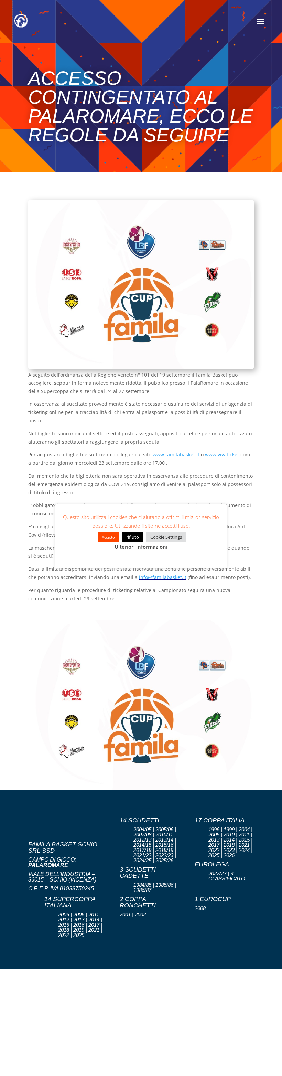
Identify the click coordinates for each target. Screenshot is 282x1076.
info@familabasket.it (162, 577)
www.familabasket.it (176, 454)
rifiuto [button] (132, 537)
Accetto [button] (108, 537)
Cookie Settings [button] (166, 537)
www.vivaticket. (222, 454)
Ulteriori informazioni (141, 546)
